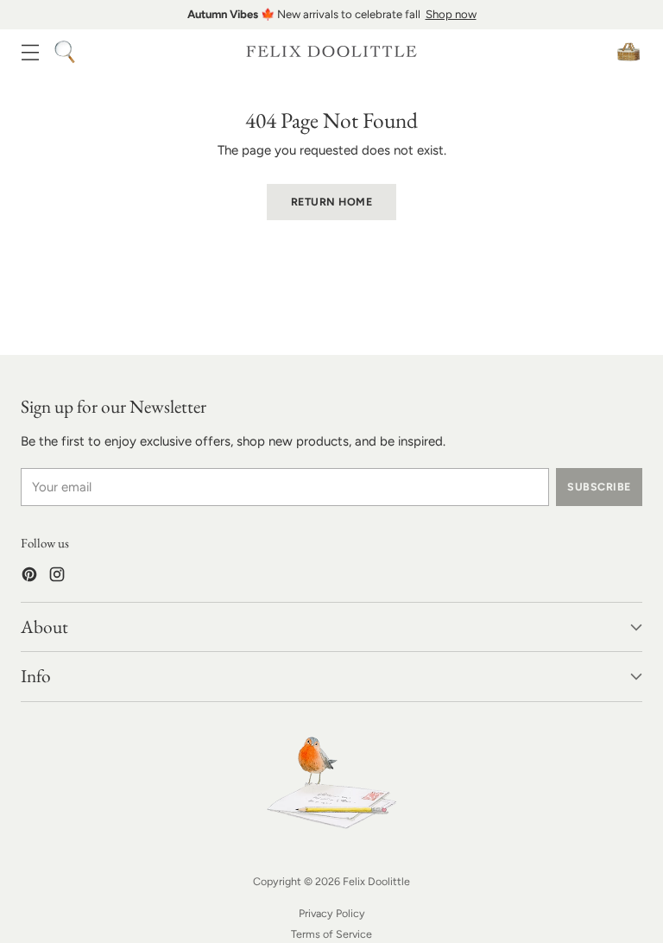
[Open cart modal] (628, 51)
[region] (331, 14)
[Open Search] (64, 51)
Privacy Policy (332, 913)
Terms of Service (331, 933)
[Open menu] (29, 51)
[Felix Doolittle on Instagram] (57, 577)
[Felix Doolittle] (331, 51)
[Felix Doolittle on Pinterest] (29, 577)
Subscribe (598, 486)
